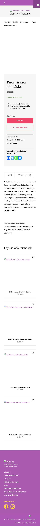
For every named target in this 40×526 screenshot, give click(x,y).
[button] (20, 127)
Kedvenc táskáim (11, 482)
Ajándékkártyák (11, 475)
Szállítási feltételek (12, 489)
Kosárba (20, 121)
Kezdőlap (7, 22)
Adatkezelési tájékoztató (15, 492)
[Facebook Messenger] (20, 158)
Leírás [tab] (10, 175)
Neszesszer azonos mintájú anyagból (20, 107)
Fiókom (7, 479)
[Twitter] (12, 158)
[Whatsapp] (16, 158)
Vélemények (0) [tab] (24, 175)
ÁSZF (6, 485)
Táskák (15, 22)
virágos (14, 143)
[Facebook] (8, 158)
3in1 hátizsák (24, 22)
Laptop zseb (19, 104)
